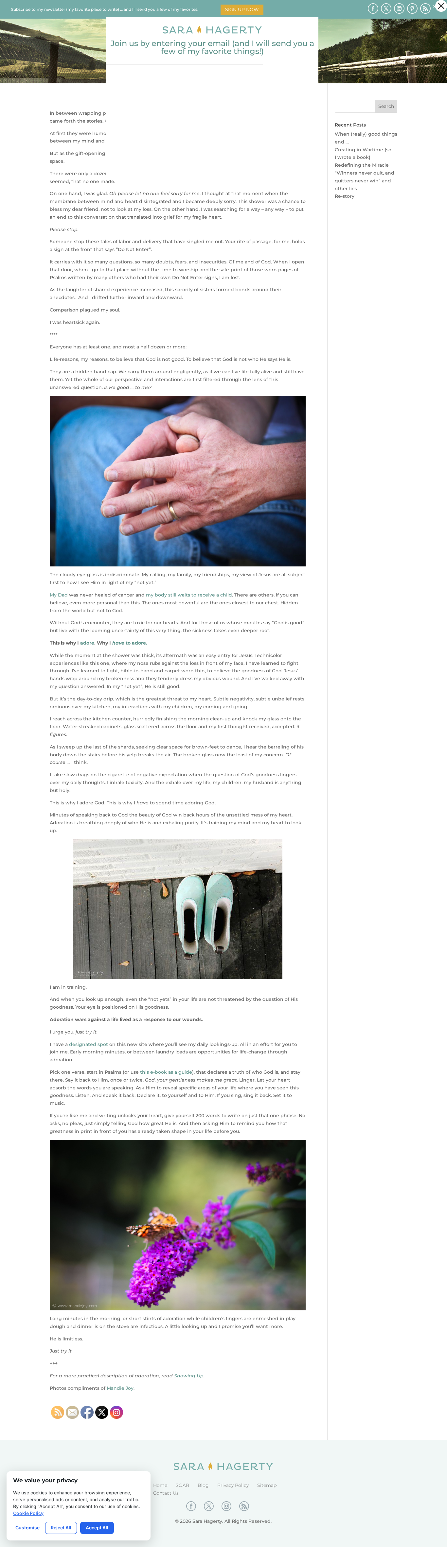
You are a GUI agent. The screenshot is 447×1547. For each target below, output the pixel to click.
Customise (27, 1527)
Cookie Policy (28, 1513)
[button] (441, 6)
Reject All (61, 1527)
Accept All (97, 1527)
